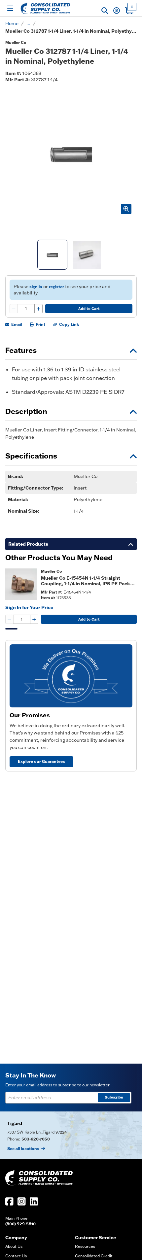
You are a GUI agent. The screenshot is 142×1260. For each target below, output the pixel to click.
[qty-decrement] (14, 308)
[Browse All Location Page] (71, 1135)
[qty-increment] (38, 308)
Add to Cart (89, 308)
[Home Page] (45, 8)
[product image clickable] (21, 584)
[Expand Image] (126, 209)
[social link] (9, 1201)
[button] (104, 10)
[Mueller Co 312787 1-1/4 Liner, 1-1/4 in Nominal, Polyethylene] (52, 255)
